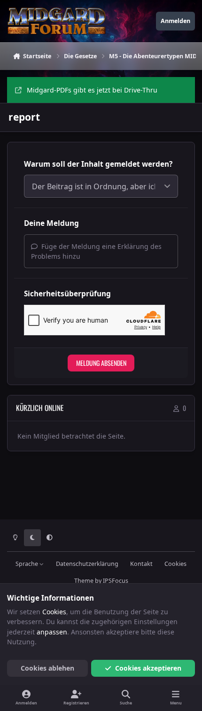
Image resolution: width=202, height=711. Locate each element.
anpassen (52, 631)
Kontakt (141, 564)
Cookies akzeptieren (148, 668)
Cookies (175, 564)
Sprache (27, 564)
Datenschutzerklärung (87, 564)
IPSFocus (115, 581)
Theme (83, 581)
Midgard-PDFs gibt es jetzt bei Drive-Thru (92, 89)
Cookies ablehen (47, 668)
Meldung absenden (101, 363)
